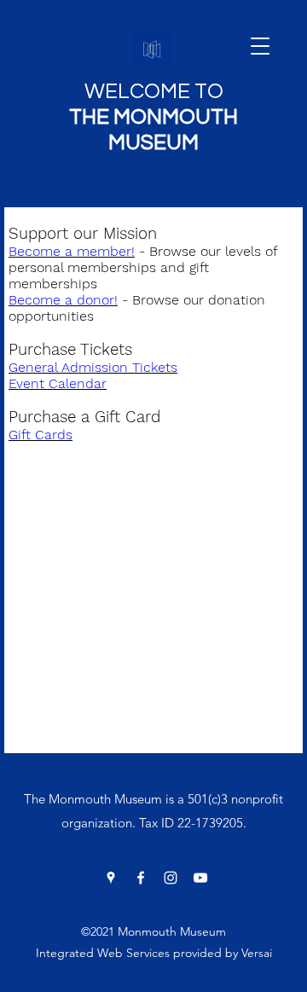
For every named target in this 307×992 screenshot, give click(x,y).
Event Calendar (58, 383)
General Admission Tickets (93, 367)
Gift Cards (40, 434)
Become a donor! (63, 300)
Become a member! (72, 251)
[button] (260, 46)
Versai (256, 952)
